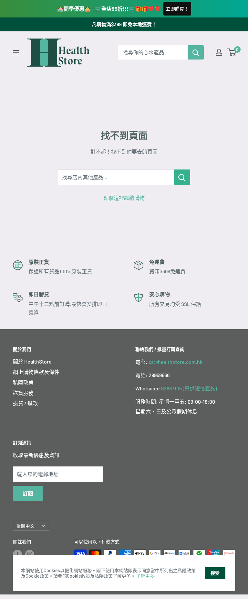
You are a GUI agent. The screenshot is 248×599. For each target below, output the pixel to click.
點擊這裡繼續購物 (124, 198)
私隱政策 (23, 382)
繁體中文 (25, 525)
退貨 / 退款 (25, 403)
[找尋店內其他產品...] (182, 177)
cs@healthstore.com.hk (175, 362)
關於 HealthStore (32, 361)
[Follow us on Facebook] (17, 554)
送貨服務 (23, 393)
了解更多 (145, 576)
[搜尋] (196, 52)
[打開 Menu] (16, 52)
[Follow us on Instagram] (29, 554)
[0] (232, 52)
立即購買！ (177, 8)
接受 (215, 573)
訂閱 (28, 493)
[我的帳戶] (219, 52)
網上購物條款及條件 (36, 372)
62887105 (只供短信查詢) (189, 388)
